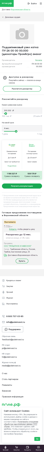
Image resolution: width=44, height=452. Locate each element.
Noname (38, 60)
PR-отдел (6, 345)
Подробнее (12, 166)
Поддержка (15, 329)
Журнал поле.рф (9, 362)
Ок (37, 439)
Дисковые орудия (12, 17)
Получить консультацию (22, 186)
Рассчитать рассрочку (22, 89)
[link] (32, 3)
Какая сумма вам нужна (12, 105)
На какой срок (8, 123)
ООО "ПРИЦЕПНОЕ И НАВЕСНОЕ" (18, 246)
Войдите (12, 229)
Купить (22, 261)
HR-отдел (6, 354)
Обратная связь (9, 336)
